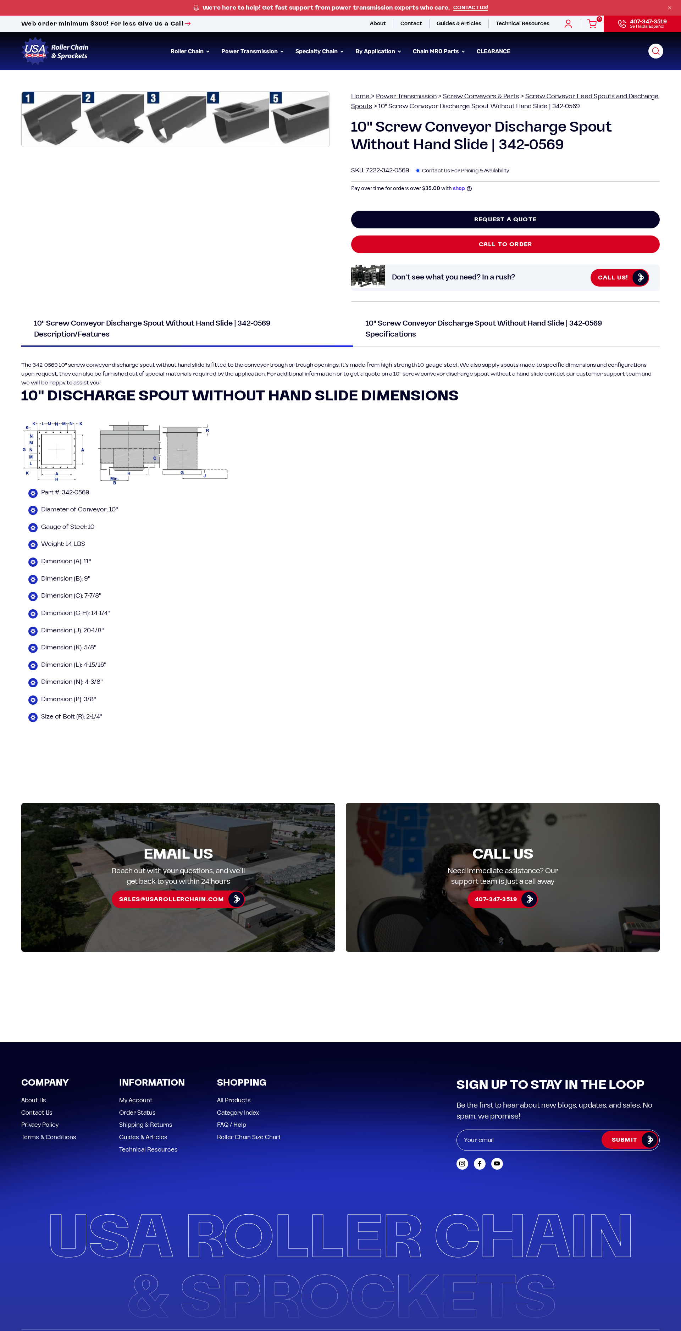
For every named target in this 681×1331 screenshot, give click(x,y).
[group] (340, 8)
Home (361, 96)
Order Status (137, 1112)
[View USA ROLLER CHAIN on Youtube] (497, 1164)
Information (152, 1083)
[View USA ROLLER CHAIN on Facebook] (480, 1164)
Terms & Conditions (48, 1137)
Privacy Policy (40, 1125)
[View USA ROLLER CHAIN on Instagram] (462, 1164)
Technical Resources (148, 1149)
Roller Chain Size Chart (249, 1137)
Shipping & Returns (145, 1125)
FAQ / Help (231, 1125)
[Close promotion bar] (669, 8)
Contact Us (36, 1112)
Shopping (241, 1083)
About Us (33, 1100)
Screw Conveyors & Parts (481, 96)
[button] (655, 51)
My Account (136, 1100)
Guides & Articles (143, 1137)
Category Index (238, 1112)
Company (45, 1083)
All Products (234, 1100)
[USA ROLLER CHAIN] (55, 51)
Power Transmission (406, 96)
